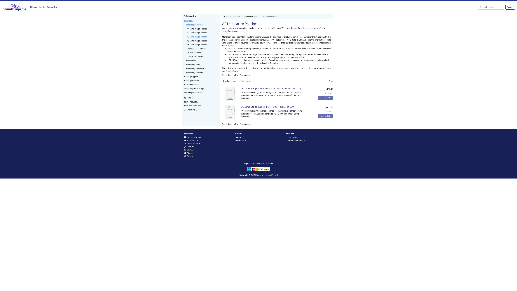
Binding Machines (191, 80)
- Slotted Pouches (192, 52)
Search (510, 7)
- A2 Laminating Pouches (195, 37)
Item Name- (246, 81)
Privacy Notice (192, 140)
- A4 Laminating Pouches (195, 29)
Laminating (188, 21)
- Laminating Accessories (195, 68)
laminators (310, 28)
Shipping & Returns (194, 137)
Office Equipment (191, 84)
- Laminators (190, 61)
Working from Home (193, 92)
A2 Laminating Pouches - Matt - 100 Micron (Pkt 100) (267, 106)
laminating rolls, (298, 28)
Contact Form (232, 71)
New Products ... (191, 102)
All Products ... (190, 110)
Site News (190, 150)
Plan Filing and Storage (194, 88)
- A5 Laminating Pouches (195, 41)
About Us (190, 153)
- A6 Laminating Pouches (195, 45)
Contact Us (191, 147)
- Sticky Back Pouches (194, 57)
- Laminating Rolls (192, 64)
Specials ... (188, 98)
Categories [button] (52, 7)
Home (34, 7)
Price (331, 81)
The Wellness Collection (296, 140)
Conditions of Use (193, 143)
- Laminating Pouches (194, 25)
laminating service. (230, 31)
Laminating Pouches (251, 16)
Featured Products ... (193, 106)
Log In (42, 7)
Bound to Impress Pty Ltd (266, 175)
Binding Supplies (191, 76)
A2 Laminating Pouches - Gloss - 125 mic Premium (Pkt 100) (271, 88)
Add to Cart (325, 98)
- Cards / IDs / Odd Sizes (195, 49)
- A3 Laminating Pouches (195, 33)
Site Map (190, 156)
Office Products (292, 137)
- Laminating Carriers (193, 73)
